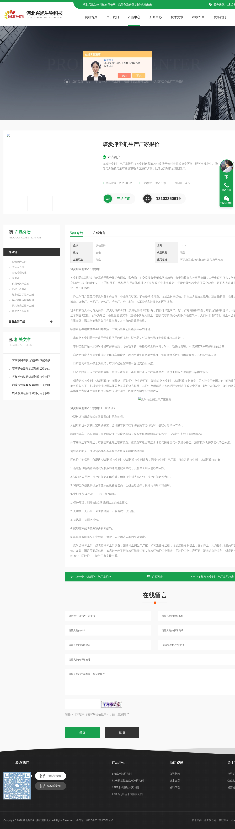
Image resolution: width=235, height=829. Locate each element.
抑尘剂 (115, 81)
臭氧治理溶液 (19, 272)
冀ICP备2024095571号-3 (99, 820)
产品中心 (134, 17)
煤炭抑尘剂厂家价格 (99, 576)
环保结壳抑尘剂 (20, 311)
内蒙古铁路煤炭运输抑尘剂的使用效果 (33, 385)
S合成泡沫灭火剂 (122, 773)
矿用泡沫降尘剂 (20, 283)
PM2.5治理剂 (19, 289)
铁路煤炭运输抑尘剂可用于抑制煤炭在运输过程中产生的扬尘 (33, 393)
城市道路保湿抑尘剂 (23, 294)
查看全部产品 (17, 321)
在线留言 (198, 17)
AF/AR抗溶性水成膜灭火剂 (127, 794)
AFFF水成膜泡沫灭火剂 (125, 787)
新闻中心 (155, 17)
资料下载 (175, 787)
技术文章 (177, 17)
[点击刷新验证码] (111, 704)
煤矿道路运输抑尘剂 (23, 300)
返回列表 (157, 576)
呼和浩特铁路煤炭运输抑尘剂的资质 (33, 376)
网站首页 (91, 17)
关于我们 (112, 17)
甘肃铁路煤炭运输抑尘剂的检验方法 (33, 360)
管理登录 (223, 820)
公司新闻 (175, 773)
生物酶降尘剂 (19, 261)
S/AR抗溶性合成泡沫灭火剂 (128, 780)
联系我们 (220, 17)
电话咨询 (226, 189)
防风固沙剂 (18, 267)
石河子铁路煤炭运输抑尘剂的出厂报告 (33, 368)
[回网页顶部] (226, 177)
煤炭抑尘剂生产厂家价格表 (217, 576)
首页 (89, 81)
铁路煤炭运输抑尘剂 (136, 81)
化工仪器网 (210, 820)
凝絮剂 (15, 278)
